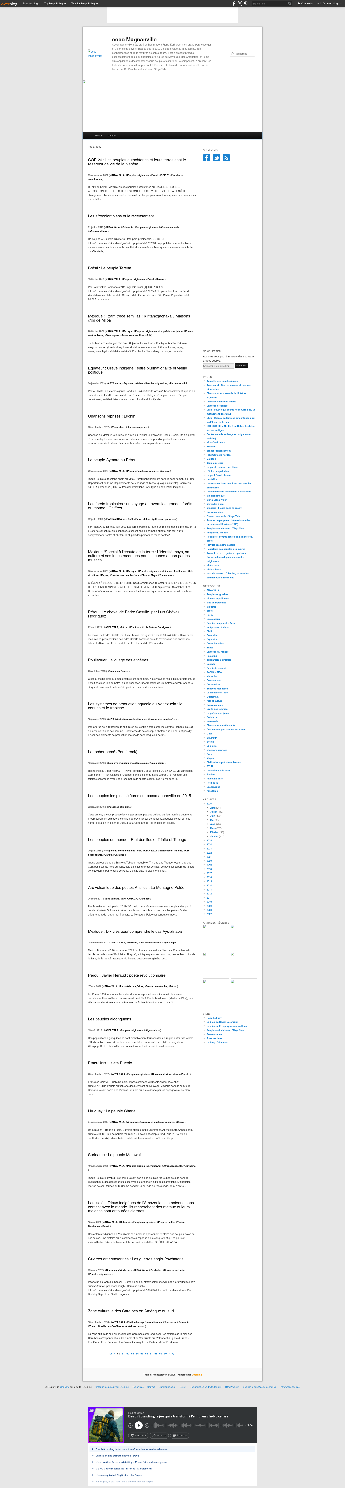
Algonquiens (152, 1030)
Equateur (129, 383)
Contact (112, 135)
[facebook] (234, 3)
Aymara (165, 471)
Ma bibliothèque (216, 495)
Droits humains (215, 643)
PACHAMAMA (114, 519)
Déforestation (143, 519)
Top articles (138, 1386)
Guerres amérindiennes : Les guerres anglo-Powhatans (135, 1258)
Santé (210, 647)
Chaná (180, 1122)
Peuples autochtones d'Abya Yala (225, 528)
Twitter (216, 157)
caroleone (65, 1386)
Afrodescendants (169, 227)
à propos (182, 1436)
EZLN (210, 766)
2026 (209, 803)
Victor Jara (118, 427)
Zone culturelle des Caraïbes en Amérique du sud (131, 1310)
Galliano (211, 458)
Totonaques (112, 335)
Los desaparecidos (150, 942)
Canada (125, 763)
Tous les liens (214, 1038)
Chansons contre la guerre (221, 401)
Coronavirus (213, 684)
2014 (209, 885)
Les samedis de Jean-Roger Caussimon (229, 491)
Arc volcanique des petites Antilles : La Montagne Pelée (136, 887)
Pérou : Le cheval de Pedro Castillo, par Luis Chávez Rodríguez (134, 614)
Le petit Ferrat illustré (219, 475)
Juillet (213, 811)
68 (156, 1353)
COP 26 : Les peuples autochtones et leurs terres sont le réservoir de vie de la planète (137, 161)
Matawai (156, 1165)
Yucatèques (165, 575)
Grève (139, 383)
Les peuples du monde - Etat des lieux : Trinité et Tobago (137, 839)
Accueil (98, 135)
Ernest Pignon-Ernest (219, 450)
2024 (209, 844)
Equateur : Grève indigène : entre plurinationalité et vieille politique (137, 370)
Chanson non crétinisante (221, 725)
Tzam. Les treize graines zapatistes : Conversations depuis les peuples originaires (227, 557)
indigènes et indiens (119, 806)
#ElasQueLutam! (216, 442)
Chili (209, 631)
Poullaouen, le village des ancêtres (118, 659)
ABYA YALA (118, 175)
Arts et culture (214, 700)
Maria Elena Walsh (217, 499)
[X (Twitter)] (240, 3)
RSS (226, 157)
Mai (212, 820)
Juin (212, 815)
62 (127, 1353)
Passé (106, 1226)
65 (142, 1353)
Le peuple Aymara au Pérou (112, 459)
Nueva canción (215, 512)
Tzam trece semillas (133, 335)
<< (110, 1353)
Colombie (127, 227)
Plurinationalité (178, 383)
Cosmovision (214, 680)
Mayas (104, 575)
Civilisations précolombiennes (145, 1322)
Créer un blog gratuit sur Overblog (112, 1386)
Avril (212, 824)
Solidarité (212, 717)
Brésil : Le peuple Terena (109, 267)
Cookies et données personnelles (259, 1386)
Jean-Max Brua (215, 463)
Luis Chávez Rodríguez (156, 627)
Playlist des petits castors (221, 544)
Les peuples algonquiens (109, 1019)
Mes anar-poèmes (216, 602)
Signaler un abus (167, 1386)
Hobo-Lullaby (214, 1018)
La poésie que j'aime (171, 331)
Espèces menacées (217, 688)
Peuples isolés (166, 1222)
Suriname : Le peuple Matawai (114, 1154)
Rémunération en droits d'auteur (205, 1386)
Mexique (127, 331)
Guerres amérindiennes (119, 1270)
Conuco (142, 719)
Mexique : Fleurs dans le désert (224, 507)
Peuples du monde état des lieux (123, 850)
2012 (209, 893)
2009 (209, 906)
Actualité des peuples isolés (222, 381)
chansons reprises (137, 427)
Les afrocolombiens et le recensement (121, 215)
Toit (149, 335)
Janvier (214, 836)
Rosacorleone (214, 1034)
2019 (209, 865)
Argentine (132, 1122)
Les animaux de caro (218, 770)
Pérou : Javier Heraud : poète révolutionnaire (126, 975)
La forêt (129, 519)
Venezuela (129, 719)
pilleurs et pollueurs (164, 519)
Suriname (190, 1165)
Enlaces (211, 446)
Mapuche (212, 676)
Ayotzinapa (170, 942)
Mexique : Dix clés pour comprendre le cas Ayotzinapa (135, 931)
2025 (209, 840)
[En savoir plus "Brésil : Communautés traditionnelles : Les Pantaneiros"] (244, 950)
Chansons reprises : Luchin (111, 416)
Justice (211, 774)
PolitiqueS (212, 782)
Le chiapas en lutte (217, 692)
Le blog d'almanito (217, 1042)
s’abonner (140, 1436)
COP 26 (165, 175)
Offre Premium (232, 1386)
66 (146, 1353)
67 (151, 1353)
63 (132, 1353)
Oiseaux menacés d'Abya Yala (223, 516)
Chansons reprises (217, 405)
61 (123, 1353)
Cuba (209, 754)
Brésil (155, 175)
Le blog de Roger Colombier (222, 1021)
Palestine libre (215, 778)
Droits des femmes (217, 709)
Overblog (197, 1374)
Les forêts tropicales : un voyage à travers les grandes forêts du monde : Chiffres (140, 505)
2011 (209, 897)
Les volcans (112, 898)
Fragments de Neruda (219, 454)
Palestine (212, 655)
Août (212, 807)
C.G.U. (183, 1386)
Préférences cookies (290, 1386)
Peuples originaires (138, 175)
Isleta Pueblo (182, 1074)
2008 (209, 910)
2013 (209, 889)
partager (161, 1436)
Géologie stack (140, 763)
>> (173, 1353)
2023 (209, 848)
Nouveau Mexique (162, 1074)
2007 (209, 914)
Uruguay (145, 1122)
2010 (209, 901)
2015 (209, 881)
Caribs (108, 854)
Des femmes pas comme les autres (226, 729)
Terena (160, 279)
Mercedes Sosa (215, 504)
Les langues (213, 786)
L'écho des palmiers (218, 471)
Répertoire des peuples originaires (226, 549)
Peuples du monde (217, 532)
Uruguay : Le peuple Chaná (111, 1110)
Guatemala (212, 696)
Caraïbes (119, 854)
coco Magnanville (134, 39)
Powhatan (155, 1270)
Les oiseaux (157, 763)
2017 (209, 873)
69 (160, 1353)
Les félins (212, 479)
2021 (209, 856)
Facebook (206, 157)
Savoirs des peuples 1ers (125, 575)
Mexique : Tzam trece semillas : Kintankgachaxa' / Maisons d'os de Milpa (139, 318)
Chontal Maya (149, 575)
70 (165, 1353)
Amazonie (212, 790)
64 (137, 1353)
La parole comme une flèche (222, 467)
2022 (209, 852)
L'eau (210, 733)
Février (214, 832)
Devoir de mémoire (156, 986)
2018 (209, 869)
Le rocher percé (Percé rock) (112, 751)
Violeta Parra (214, 569)
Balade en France (118, 671)
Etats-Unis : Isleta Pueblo (110, 1062)
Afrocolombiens (98, 231)
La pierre (113, 763)
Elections (135, 627)
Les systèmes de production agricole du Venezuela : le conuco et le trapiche (135, 706)
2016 (209, 877)
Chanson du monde (218, 651)
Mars (213, 828)
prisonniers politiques (219, 659)
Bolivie (210, 741)
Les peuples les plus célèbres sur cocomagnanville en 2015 (139, 795)
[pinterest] (245, 3)
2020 (209, 860)
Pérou (130, 471)
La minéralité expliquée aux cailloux (227, 1026)
